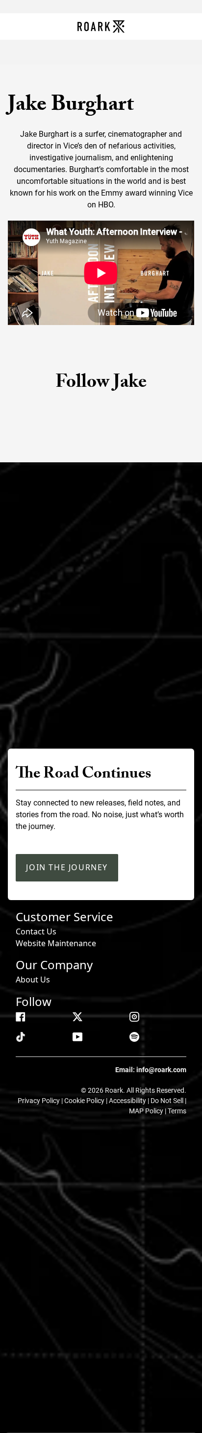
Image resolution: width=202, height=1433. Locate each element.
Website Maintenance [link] (56, 943)
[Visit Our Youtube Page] (77, 1037)
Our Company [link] (54, 964)
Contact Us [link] (36, 931)
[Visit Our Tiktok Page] (20, 1037)
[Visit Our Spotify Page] (134, 1037)
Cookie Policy (85, 1101)
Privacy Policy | (41, 1101)
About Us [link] (33, 979)
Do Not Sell (168, 1101)
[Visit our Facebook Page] (20, 1017)
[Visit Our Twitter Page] (77, 1017)
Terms (177, 1111)
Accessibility (128, 1101)
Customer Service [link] (64, 916)
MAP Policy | (148, 1111)
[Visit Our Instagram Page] (134, 1017)
